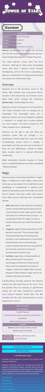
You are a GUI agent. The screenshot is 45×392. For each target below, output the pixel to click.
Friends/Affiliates (8, 389)
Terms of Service (8, 386)
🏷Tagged (8, 339)
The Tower (28, 331)
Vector (34, 327)
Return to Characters (22, 347)
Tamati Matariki (34, 315)
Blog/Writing (6, 380)
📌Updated (8, 336)
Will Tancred (24, 312)
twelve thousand (21, 338)
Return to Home (22, 351)
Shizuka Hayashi (10, 315)
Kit (16, 321)
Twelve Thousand (33, 57)
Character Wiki (7, 383)
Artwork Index (7, 377)
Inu (17, 312)
